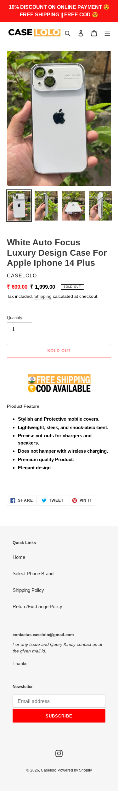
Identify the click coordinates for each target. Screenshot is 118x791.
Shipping (43, 296)
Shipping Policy (28, 590)
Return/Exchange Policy (37, 606)
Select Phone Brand (33, 573)
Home (19, 557)
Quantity (14, 317)
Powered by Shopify (75, 770)
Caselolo (48, 770)
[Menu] (107, 33)
